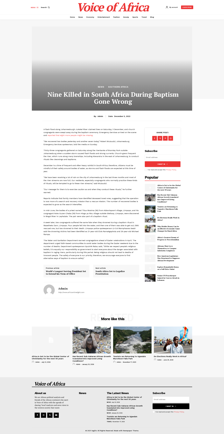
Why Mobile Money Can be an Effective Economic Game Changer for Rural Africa (168, 228)
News (101, 87)
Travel (109, 421)
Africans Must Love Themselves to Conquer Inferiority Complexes (166, 248)
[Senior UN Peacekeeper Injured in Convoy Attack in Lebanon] (150, 278)
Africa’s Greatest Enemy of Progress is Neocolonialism (168, 238)
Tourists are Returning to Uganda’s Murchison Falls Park (167, 209)
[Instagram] (43, 415)
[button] (46, 7)
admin (100, 116)
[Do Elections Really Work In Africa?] (150, 218)
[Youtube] (56, 415)
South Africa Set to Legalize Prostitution (110, 272)
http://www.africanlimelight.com (71, 292)
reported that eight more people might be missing (70, 135)
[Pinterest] (165, 138)
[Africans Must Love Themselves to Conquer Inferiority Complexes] (150, 248)
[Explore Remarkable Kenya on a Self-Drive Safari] (150, 268)
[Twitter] (160, 138)
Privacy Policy (171, 170)
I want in (161, 164)
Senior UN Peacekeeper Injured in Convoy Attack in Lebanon (168, 277)
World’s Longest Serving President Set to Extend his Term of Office (66, 272)
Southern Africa (118, 87)
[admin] (49, 290)
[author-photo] (33, 362)
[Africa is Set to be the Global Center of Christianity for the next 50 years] (150, 187)
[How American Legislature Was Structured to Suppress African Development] (150, 258)
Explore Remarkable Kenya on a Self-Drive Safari (168, 268)
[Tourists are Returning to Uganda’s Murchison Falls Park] (150, 209)
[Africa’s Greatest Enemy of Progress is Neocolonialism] (150, 238)
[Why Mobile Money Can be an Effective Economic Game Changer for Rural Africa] (150, 228)
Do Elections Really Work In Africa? (170, 356)
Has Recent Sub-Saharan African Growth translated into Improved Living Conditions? (167, 198)
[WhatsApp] (170, 138)
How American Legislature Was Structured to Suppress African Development (168, 258)
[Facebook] (154, 138)
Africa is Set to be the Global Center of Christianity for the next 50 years (168, 187)
